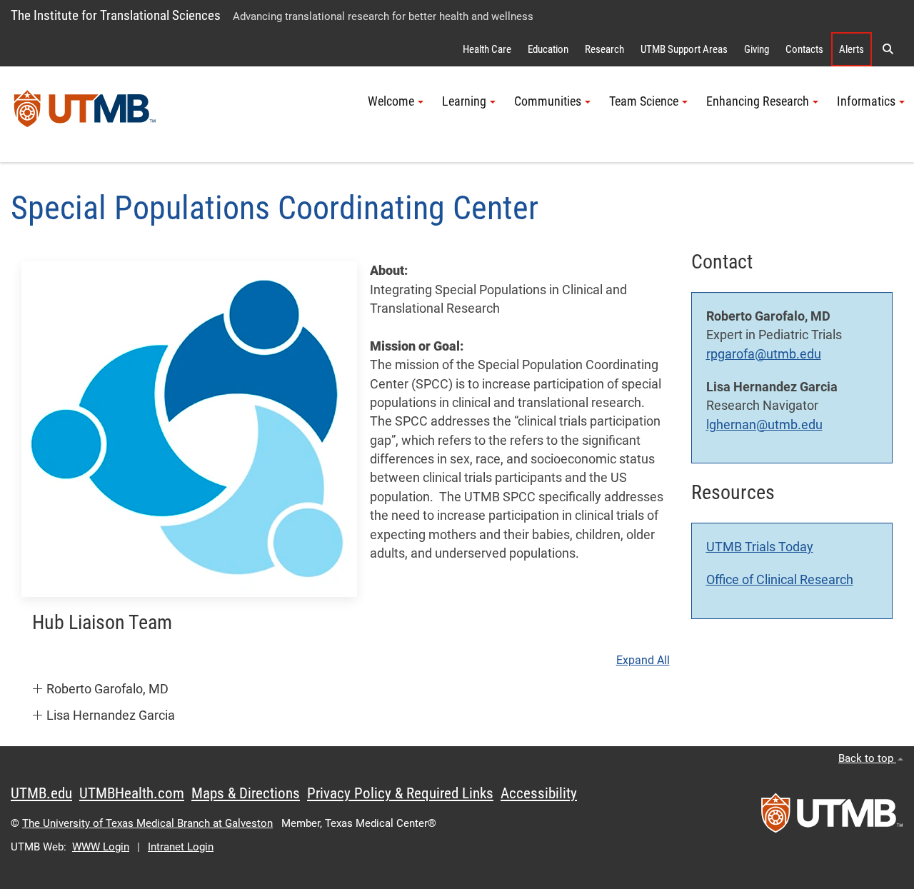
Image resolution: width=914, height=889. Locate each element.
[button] (887, 49)
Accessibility (539, 793)
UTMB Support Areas (684, 49)
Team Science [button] (643, 101)
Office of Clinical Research (779, 580)
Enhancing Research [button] (757, 101)
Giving (756, 49)
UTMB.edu (41, 793)
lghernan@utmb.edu (764, 425)
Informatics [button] (866, 101)
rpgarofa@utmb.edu (763, 354)
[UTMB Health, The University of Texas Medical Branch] (831, 818)
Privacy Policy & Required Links (400, 793)
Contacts (804, 49)
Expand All (643, 660)
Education (548, 49)
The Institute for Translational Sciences (116, 15)
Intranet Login (181, 846)
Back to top (867, 758)
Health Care (487, 49)
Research (604, 49)
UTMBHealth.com (131, 793)
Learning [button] (464, 101)
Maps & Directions (245, 793)
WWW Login (100, 846)
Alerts (851, 49)
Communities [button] (547, 101)
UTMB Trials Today (759, 547)
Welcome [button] (391, 101)
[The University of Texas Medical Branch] (85, 114)
